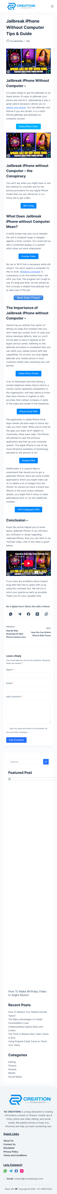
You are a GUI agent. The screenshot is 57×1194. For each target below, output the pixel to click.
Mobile (11, 1073)
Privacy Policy (10, 1151)
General (12, 1069)
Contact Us (9, 1144)
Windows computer (30, 271)
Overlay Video (28, 256)
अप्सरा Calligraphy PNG (28, 509)
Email (9, 683)
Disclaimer (9, 1147)
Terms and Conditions (15, 1155)
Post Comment (16, 740)
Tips (28, 41)
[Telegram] (19, 614)
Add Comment (14, 696)
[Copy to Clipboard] (46, 614)
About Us (8, 1140)
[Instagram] (22, 1171)
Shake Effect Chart (28, 126)
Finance (12, 1065)
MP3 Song (28, 205)
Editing (12, 1062)
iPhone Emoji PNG (28, 411)
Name (9, 669)
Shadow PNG (28, 460)
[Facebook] (28, 614)
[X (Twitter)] (37, 614)
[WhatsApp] (10, 614)
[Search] (46, 762)
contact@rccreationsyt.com (28, 1178)
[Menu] (52, 6)
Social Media (15, 1076)
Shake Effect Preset (28, 373)
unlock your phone (16, 107)
